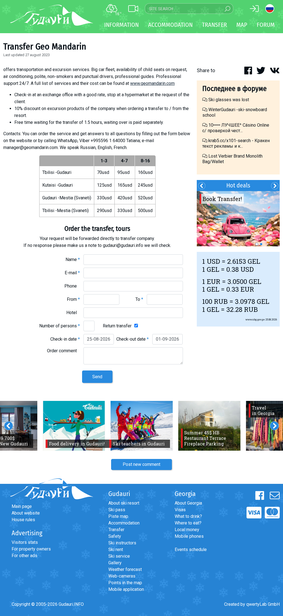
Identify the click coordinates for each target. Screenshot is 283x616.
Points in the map (125, 582)
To (139, 299)
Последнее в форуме (234, 88)
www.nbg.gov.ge (255, 319)
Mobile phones (189, 536)
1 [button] (256, 244)
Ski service (119, 556)
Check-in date (65, 339)
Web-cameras (121, 576)
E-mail (72, 272)
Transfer (116, 529)
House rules (23, 519)
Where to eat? (188, 523)
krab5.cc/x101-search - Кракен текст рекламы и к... (236, 143)
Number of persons (59, 325)
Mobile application (126, 589)
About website (26, 513)
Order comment (63, 350)
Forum (266, 24)
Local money (187, 529)
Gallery (115, 562)
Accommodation (124, 523)
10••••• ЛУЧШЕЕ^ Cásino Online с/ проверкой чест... (235, 127)
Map (241, 24)
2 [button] (261, 244)
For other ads (24, 555)
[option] (238, 218)
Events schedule (191, 549)
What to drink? (188, 516)
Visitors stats (25, 542)
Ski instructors (122, 542)
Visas (180, 509)
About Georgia (188, 503)
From (73, 299)
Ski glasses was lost (228, 99)
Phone (72, 286)
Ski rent (115, 549)
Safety (114, 536)
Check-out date (132, 339)
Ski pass (116, 509)
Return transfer (117, 325)
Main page (22, 506)
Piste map (118, 516)
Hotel (73, 312)
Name (72, 259)
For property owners (31, 549)
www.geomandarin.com (152, 83)
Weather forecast (125, 569)
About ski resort (123, 503)
